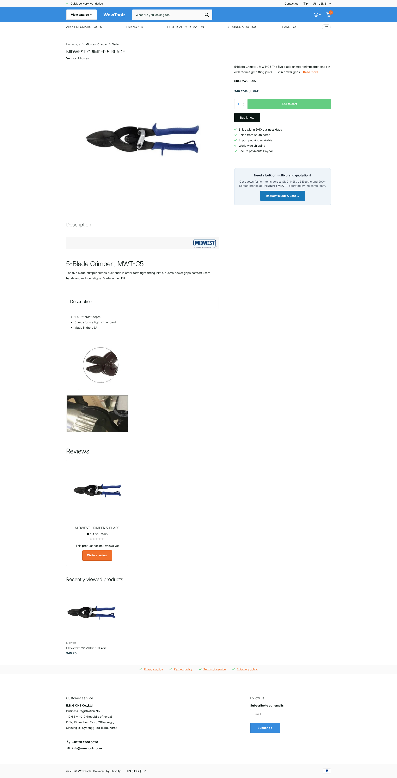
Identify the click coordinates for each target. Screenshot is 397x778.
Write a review (97, 555)
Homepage (73, 44)
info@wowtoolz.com (87, 748)
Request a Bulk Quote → (282, 195)
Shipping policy (247, 669)
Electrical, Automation (185, 27)
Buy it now (247, 117)
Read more (310, 72)
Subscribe (265, 727)
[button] (244, 100)
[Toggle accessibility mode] (305, 3)
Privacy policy (153, 669)
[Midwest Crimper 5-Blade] (91, 613)
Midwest (84, 58)
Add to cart (289, 104)
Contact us (291, 3)
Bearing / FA (133, 27)
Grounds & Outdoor (243, 27)
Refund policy (183, 669)
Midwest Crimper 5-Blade (86, 648)
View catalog (80, 14)
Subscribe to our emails (267, 705)
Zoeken (206, 15)
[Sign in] (317, 14)
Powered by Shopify (107, 771)
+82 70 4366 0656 (85, 742)
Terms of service (214, 669)
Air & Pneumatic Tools (84, 27)
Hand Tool (290, 27)
